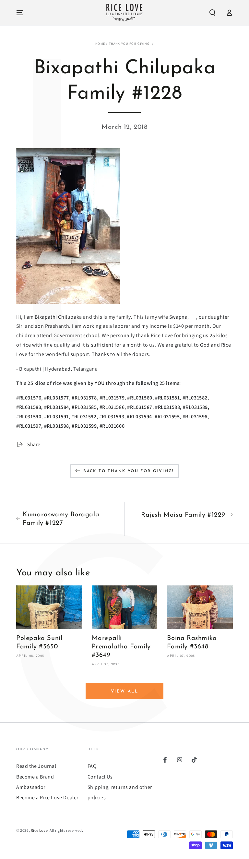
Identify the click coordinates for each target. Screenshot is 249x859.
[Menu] (19, 13)
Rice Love (39, 830)
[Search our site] (212, 13)
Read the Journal (36, 766)
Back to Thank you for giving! (128, 471)
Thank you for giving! (130, 44)
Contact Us (100, 776)
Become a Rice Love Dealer (47, 797)
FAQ (92, 766)
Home (100, 44)
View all (124, 691)
